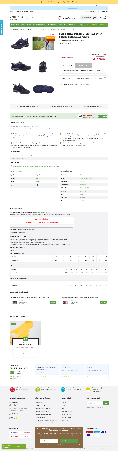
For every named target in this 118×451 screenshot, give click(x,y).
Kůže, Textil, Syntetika (86, 178)
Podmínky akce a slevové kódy (44, 423)
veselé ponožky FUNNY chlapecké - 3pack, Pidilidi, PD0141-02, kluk (30, 297)
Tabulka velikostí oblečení (43, 408)
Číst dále (25, 354)
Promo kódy (103, 25)
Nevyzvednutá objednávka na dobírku (46, 420)
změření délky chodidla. (42, 213)
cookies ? (59, 437)
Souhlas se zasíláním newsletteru (94, 407)
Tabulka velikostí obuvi (42, 411)
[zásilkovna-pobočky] (90, 432)
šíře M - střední (84, 188)
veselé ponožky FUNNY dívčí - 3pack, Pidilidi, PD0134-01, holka (80, 297)
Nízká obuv (83, 184)
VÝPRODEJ (94, 25)
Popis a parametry (17, 116)
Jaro (81, 191)
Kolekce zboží (66, 420)
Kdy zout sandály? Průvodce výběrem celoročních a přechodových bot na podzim (36, 166)
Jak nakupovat (40, 402)
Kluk (37, 178)
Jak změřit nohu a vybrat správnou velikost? (25, 344)
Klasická (82, 201)
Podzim (85, 191)
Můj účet (105, 11)
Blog (63, 408)
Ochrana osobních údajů (26, 448)
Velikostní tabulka (30, 116)
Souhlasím (69, 441)
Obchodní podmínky (21, 11)
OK (106, 403)
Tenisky (82, 194)
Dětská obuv (15, 25)
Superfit (19, 158)
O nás (11, 11)
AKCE (87, 25)
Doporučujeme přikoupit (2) (46, 116)
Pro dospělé (72, 25)
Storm (25, 158)
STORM (38, 181)
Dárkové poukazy (67, 417)
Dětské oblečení (26, 25)
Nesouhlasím (48, 441)
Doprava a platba (41, 405)
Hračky (81, 25)
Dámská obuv (52, 25)
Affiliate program (67, 414)
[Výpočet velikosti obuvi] (42, 222)
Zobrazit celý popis (64, 43)
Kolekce (13, 158)
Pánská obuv (63, 25)
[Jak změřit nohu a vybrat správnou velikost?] (25, 333)
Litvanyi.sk (90, 448)
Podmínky (105, 5)
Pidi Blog (14, 324)
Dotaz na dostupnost (83, 65)
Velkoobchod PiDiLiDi (67, 411)
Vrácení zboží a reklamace (43, 414)
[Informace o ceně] (104, 56)
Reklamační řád (40, 417)
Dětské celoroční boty (33, 30)
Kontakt (32, 11)
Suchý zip (82, 181)
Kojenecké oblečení (39, 25)
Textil (81, 175)
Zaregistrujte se (72, 8)
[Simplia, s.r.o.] (106, 448)
